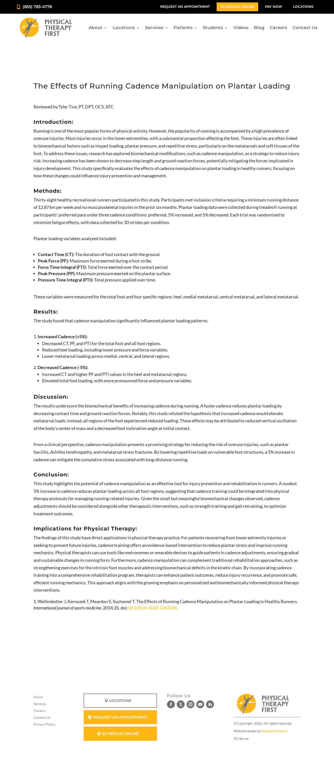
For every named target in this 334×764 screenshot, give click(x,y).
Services (154, 27)
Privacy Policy (44, 724)
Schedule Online (237, 6)
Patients (183, 27)
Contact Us (304, 27)
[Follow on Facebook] (171, 704)
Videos (240, 27)
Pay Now (273, 6)
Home (38, 697)
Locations (303, 6)
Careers (278, 27)
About (95, 27)
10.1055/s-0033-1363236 (152, 607)
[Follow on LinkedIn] (210, 704)
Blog (259, 27)
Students (213, 27)
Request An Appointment (120, 717)
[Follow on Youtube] (200, 704)
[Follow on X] (181, 704)
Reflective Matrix (275, 731)
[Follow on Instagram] (190, 704)
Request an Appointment (185, 6)
